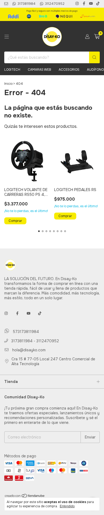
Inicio (8, 84)
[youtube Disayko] (91, 4)
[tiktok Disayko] (98, 4)
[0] (97, 36)
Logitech (12, 69)
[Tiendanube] (25, 497)
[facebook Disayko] (84, 4)
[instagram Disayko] (77, 4)
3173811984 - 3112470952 (34, 341)
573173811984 (25, 332)
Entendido (67, 506)
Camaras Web (39, 69)
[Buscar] (94, 57)
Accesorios (69, 69)
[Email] (6, 4)
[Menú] (6, 36)
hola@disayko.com (29, 350)
